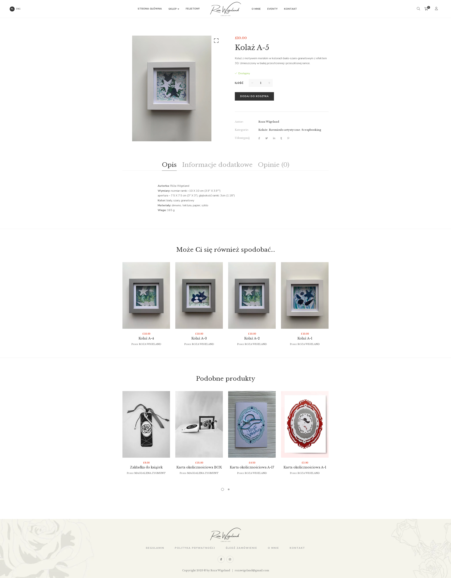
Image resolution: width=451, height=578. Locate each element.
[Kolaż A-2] (252, 295)
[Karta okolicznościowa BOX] (199, 424)
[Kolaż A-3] (199, 295)
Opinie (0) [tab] (273, 164)
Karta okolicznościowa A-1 (304, 467)
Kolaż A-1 (304, 338)
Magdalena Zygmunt (150, 473)
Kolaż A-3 (199, 338)
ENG (18, 9)
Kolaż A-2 (252, 338)
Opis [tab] (169, 164)
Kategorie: (242, 129)
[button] (215, 41)
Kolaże (263, 129)
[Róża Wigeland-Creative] (225, 9)
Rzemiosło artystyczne (284, 129)
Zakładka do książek (146, 467)
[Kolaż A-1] (305, 295)
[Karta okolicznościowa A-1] (305, 424)
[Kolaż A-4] (146, 295)
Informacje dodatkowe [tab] (217, 164)
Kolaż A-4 (146, 338)
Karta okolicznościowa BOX (199, 467)
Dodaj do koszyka (254, 96)
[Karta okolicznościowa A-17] (252, 424)
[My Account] (437, 9)
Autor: (239, 121)
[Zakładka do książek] (146, 424)
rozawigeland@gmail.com (252, 570)
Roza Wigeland (268, 121)
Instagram (229, 559)
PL (12, 9)
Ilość (239, 83)
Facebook (221, 559)
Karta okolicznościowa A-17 (252, 467)
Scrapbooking (311, 129)
